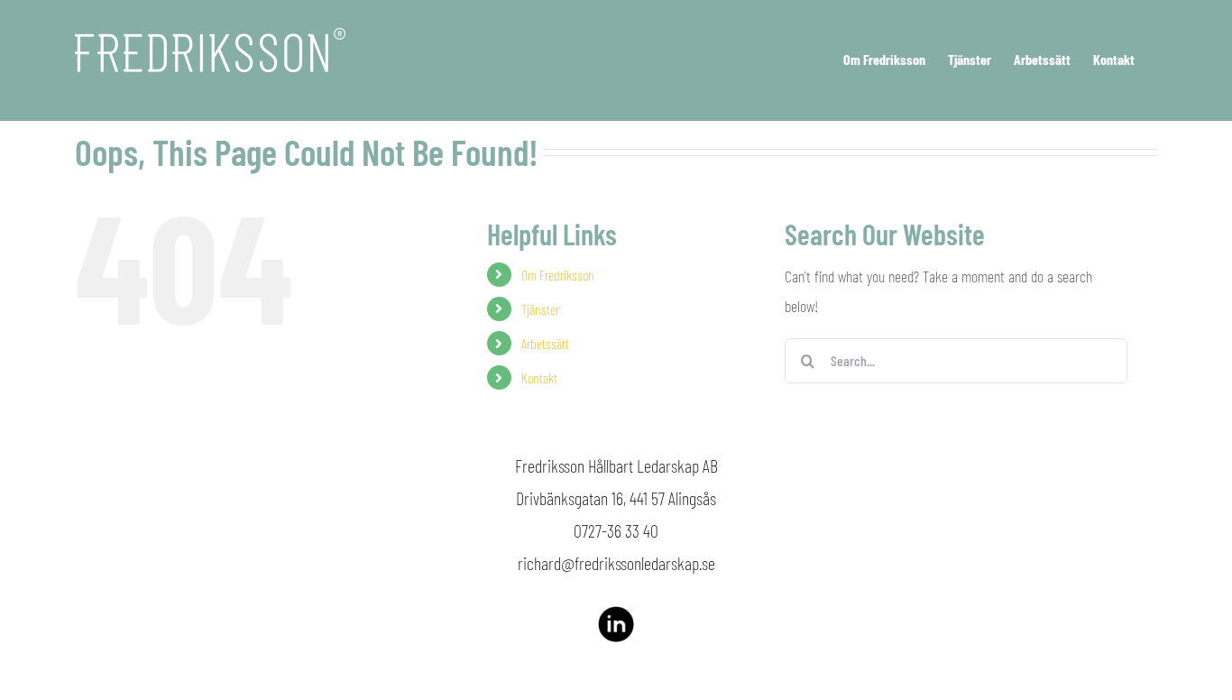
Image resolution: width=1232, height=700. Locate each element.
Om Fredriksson (557, 274)
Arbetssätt (545, 343)
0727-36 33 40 (616, 530)
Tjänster (540, 309)
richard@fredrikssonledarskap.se (616, 563)
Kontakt (539, 377)
